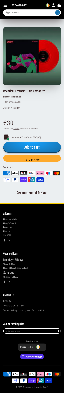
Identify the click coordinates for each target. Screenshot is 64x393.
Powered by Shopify (40, 387)
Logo (19, 5)
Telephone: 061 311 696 (14, 305)
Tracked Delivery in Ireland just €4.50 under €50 (23, 310)
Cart (59, 5)
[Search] (57, 12)
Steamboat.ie (28, 387)
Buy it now (32, 159)
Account (53, 5)
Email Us (7, 300)
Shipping (17, 128)
